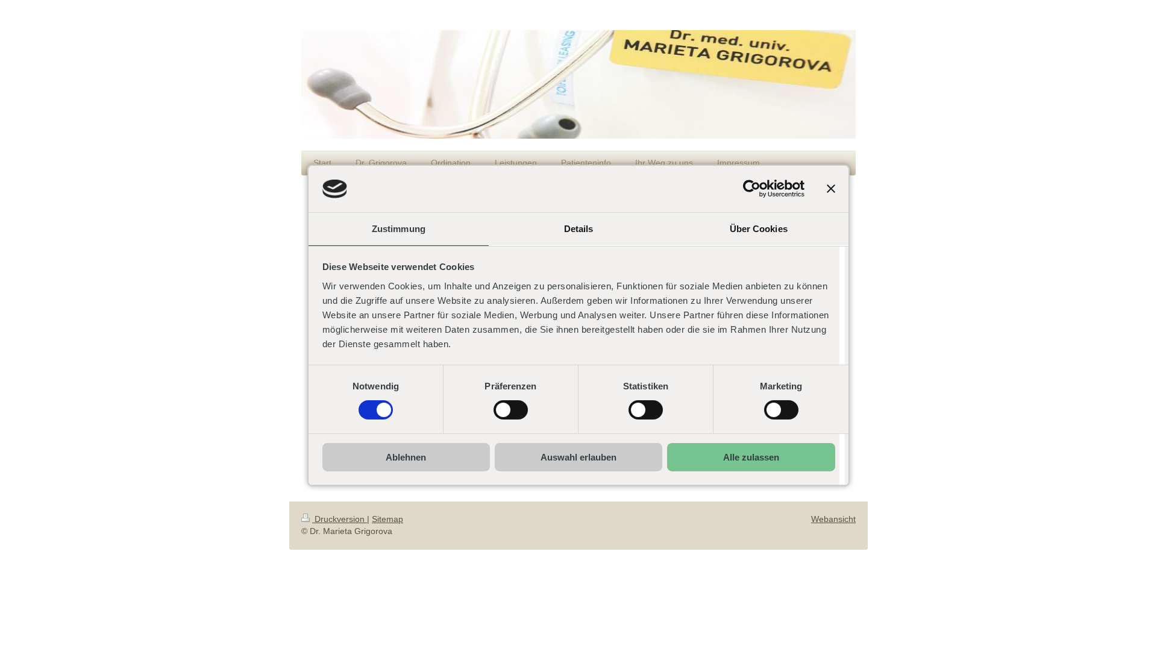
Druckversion (339, 519)
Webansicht (833, 519)
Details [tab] (579, 229)
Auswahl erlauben (578, 457)
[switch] (511, 410)
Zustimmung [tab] (398, 229)
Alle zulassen (751, 457)
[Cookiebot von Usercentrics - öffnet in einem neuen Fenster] (751, 189)
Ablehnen (406, 457)
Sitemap (387, 519)
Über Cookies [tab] (759, 229)
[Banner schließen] (831, 188)
